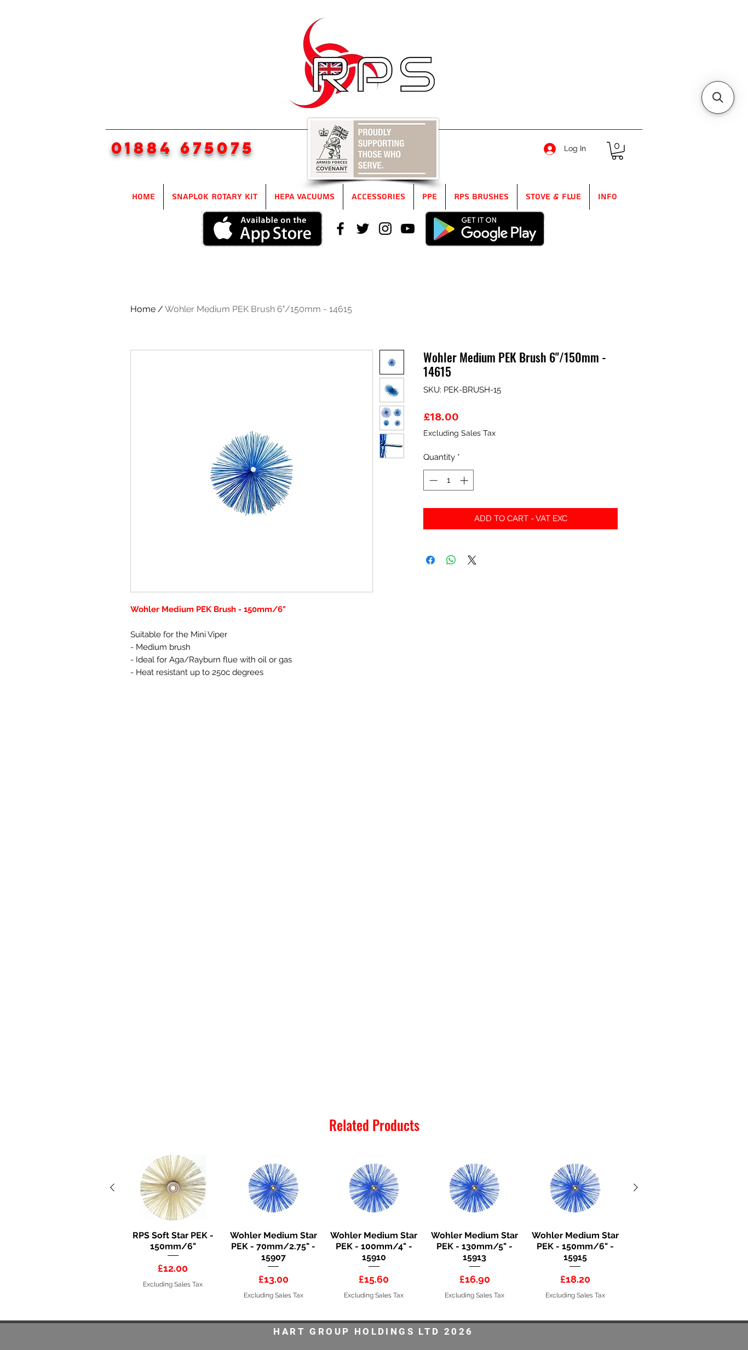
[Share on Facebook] (430, 560)
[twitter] (362, 228)
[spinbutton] (449, 480)
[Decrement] (432, 480)
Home (143, 309)
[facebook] (340, 228)
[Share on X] (472, 560)
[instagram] (385, 228)
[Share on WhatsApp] (451, 560)
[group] (374, 1233)
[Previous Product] (112, 1187)
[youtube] (407, 228)
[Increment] (465, 480)
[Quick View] (173, 1188)
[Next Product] (635, 1187)
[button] (617, 151)
